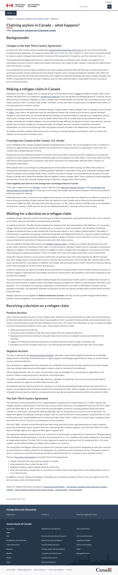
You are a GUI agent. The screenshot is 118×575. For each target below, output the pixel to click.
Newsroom (55, 19)
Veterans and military (84, 545)
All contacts (10, 529)
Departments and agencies (50, 529)
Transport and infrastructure (51, 553)
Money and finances (48, 562)
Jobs (7, 536)
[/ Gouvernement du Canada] (23, 6)
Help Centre (10, 515)
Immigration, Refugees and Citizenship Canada (32, 19)
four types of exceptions (25, 457)
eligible (37, 187)
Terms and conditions (56, 570)
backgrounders (75, 489)
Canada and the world (49, 558)
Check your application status (87, 515)
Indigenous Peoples (83, 540)
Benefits (9, 553)
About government (83, 529)
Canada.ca (10, 19)
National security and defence (51, 540)
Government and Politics (54, 487)
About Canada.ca (40, 570)
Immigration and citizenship (16, 540)
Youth (79, 549)
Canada (9, 489)
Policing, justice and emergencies (53, 549)
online (78, 93)
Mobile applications (25, 570)
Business (9, 549)
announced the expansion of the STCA (65, 50)
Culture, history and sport (50, 545)
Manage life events (83, 553)
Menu (10, 13)
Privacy (69, 570)
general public (61, 489)
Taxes (8, 562)
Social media (10, 570)
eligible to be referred (50, 96)
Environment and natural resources (53, 536)
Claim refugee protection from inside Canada (34, 489)
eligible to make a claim (56, 244)
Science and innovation (85, 536)
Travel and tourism (13, 545)
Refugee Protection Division (73, 187)
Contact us (45, 515)
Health (8, 558)
